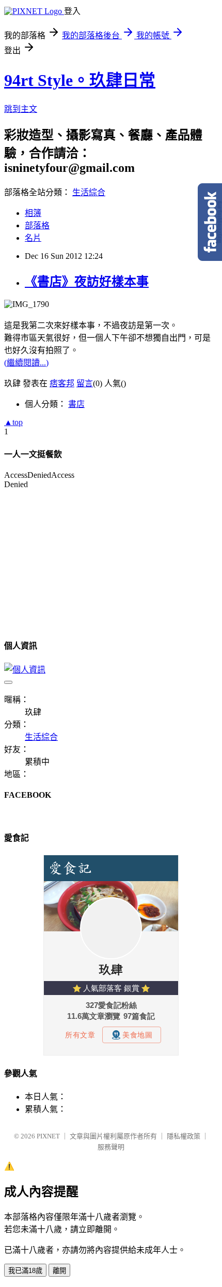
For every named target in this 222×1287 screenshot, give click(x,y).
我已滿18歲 (25, 1271)
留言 (84, 383)
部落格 (37, 225)
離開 (59, 1271)
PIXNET (48, 1136)
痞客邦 (62, 383)
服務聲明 (111, 1147)
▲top (13, 422)
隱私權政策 (183, 1136)
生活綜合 (88, 192)
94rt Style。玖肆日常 (79, 80)
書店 (76, 404)
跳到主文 (20, 109)
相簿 (33, 213)
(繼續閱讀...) (26, 362)
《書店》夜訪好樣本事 (87, 281)
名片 (33, 237)
